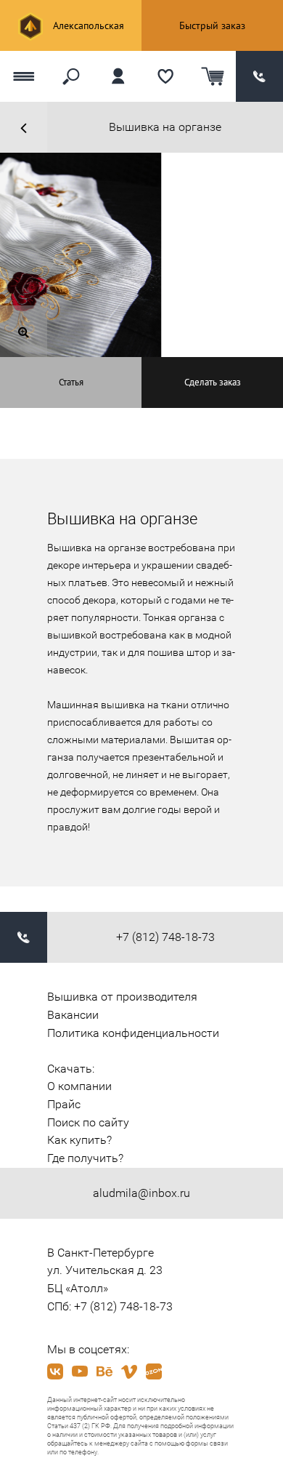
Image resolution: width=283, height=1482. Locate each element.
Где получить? (85, 1158)
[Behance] (104, 1371)
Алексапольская (87, 25)
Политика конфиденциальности (133, 1033)
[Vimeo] (129, 1371)
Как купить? (79, 1140)
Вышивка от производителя (122, 997)
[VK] (55, 1371)
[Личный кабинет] (118, 76)
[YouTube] (80, 1371)
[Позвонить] (259, 76)
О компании (79, 1086)
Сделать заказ (212, 382)
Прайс (64, 1104)
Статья (71, 382)
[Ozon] (154, 1371)
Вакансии (73, 1015)
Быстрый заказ (212, 25)
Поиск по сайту (88, 1122)
